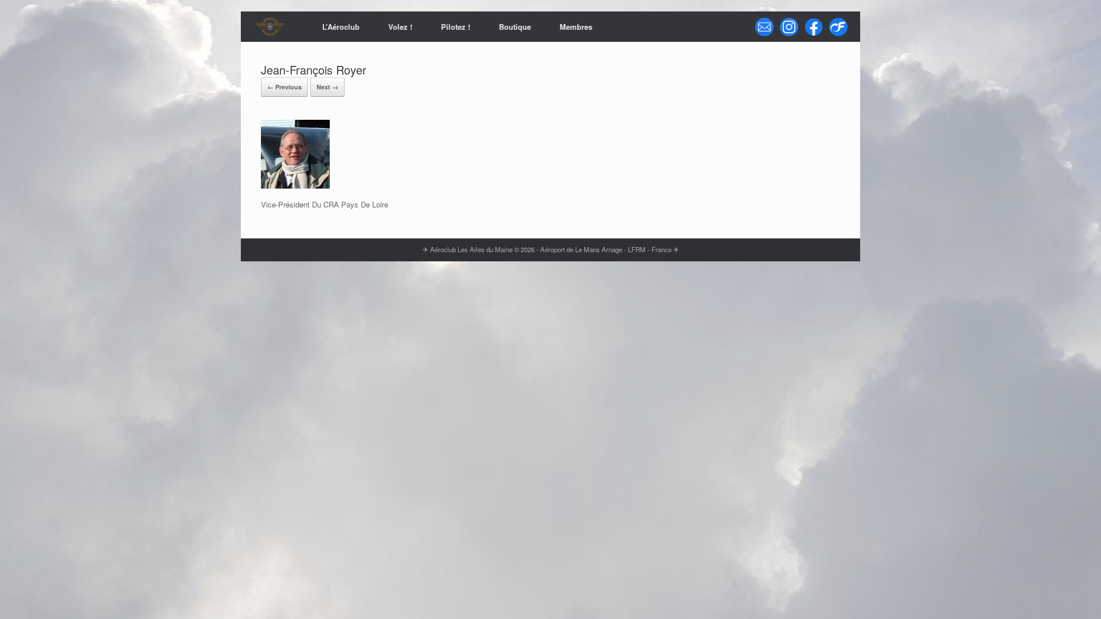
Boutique (515, 26)
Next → (327, 87)
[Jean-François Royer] (295, 185)
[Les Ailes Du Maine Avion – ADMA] (270, 26)
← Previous (284, 87)
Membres (576, 26)
